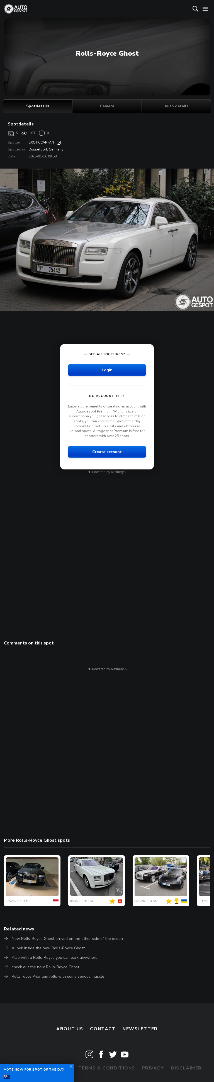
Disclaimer (186, 1068)
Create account (107, 451)
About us (69, 1029)
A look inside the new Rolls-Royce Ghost (48, 948)
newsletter (140, 1029)
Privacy (153, 1068)
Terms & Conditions (106, 1068)
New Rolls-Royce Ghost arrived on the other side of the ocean (67, 938)
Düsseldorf (38, 149)
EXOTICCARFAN (41, 142)
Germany (56, 149)
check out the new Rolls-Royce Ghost (45, 967)
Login (107, 370)
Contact (103, 1029)
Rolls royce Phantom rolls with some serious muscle (58, 976)
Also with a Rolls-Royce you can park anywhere (55, 957)
